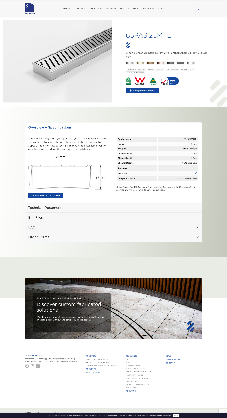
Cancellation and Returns (139, 372)
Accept (175, 416)
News (135, 8)
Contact (162, 8)
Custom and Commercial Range (101, 366)
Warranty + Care (134, 375)
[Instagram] (32, 366)
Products (91, 356)
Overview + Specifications (50, 127)
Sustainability (133, 366)
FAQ (31, 227)
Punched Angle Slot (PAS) (136, 69)
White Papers (132, 388)
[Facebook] (27, 366)
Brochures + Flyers (135, 369)
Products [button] (68, 8)
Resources (131, 356)
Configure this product (142, 90)
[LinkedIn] (38, 366)
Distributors (148, 8)
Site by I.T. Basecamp (56, 413)
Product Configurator (97, 362)
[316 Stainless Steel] (130, 63)
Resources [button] (111, 8)
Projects (80, 8)
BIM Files (35, 217)
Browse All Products (97, 359)
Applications (95, 8)
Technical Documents (45, 207)
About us (124, 8)
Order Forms (38, 237)
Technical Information (137, 385)
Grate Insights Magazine (138, 378)
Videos (129, 362)
